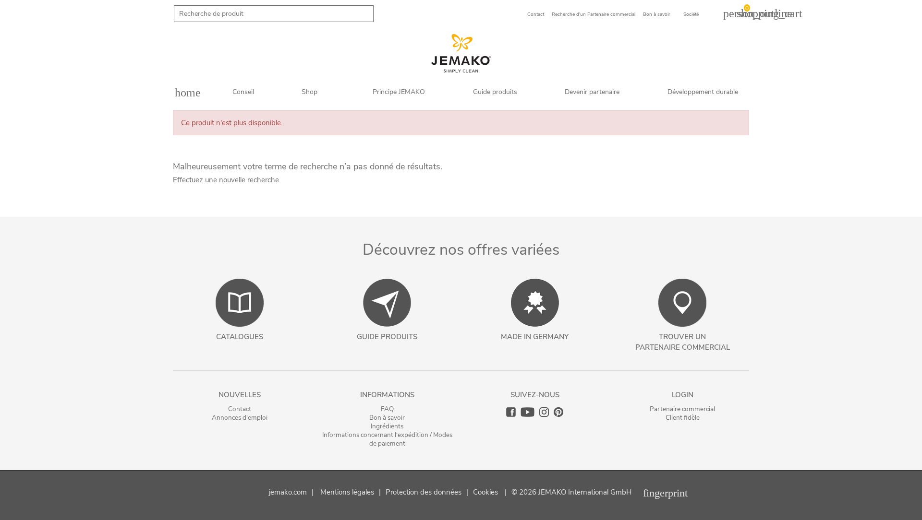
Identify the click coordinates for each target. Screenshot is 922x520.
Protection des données (423, 492)
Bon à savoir (387, 417)
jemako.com (288, 492)
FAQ (387, 409)
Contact (239, 409)
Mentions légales (347, 492)
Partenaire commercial (682, 409)
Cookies (485, 492)
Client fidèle (683, 417)
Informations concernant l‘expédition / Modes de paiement (387, 439)
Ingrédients (387, 426)
